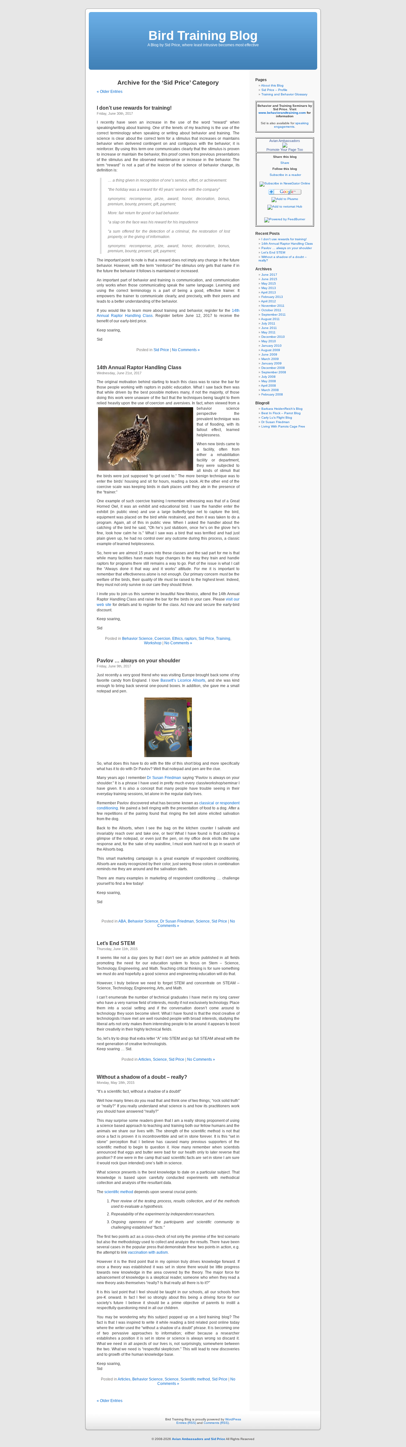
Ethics (177, 638)
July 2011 (268, 323)
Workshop (152, 643)
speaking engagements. (291, 124)
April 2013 (268, 292)
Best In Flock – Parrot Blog (281, 413)
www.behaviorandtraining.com (282, 112)
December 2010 (273, 336)
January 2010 (271, 345)
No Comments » (186, 350)
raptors (191, 638)
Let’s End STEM (116, 943)
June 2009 (269, 354)
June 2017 (269, 274)
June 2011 (269, 328)
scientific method (118, 1192)
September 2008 (273, 372)
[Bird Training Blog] (284, 183)
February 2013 (272, 297)
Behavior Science (137, 638)
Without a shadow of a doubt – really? (142, 1077)
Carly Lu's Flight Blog (276, 417)
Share (284, 162)
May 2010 (268, 341)
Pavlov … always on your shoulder (138, 660)
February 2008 (272, 394)
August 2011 (270, 319)
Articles (144, 1059)
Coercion (162, 638)
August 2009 (270, 350)
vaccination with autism (148, 1252)
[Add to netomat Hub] (284, 206)
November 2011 (273, 305)
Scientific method (195, 1379)
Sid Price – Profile (274, 90)
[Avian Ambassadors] (284, 146)
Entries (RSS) (186, 1422)
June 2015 (269, 279)
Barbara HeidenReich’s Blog (282, 408)
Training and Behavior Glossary (284, 94)
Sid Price (161, 350)
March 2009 (270, 359)
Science (203, 921)
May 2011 (268, 332)
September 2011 (273, 314)
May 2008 (268, 381)
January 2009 (271, 363)
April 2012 (268, 301)
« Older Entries (109, 91)
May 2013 (268, 288)
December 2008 (273, 368)
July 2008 (268, 376)
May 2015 (268, 283)
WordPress (233, 1419)
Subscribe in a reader (285, 175)
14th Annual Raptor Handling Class (139, 367)
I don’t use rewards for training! (134, 108)
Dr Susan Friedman (164, 777)
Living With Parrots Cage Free (283, 426)
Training (223, 638)
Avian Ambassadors (284, 141)
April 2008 (268, 385)
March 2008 (270, 390)
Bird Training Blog (203, 35)
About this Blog (272, 85)
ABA (122, 921)
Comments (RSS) (216, 1422)
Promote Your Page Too (284, 149)
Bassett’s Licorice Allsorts (182, 680)
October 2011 (271, 310)
